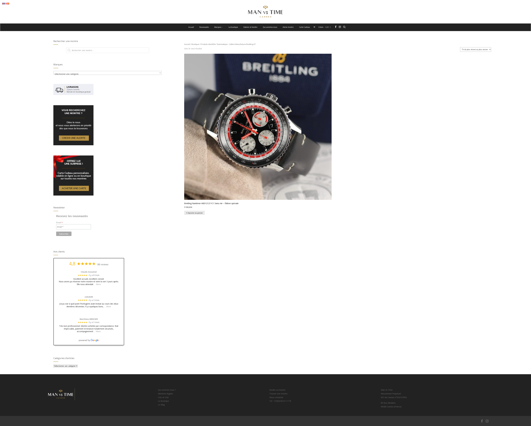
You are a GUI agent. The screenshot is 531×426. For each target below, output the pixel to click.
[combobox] (107, 73)
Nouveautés (204, 27)
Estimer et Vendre (250, 27)
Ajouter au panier (195, 213)
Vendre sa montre (277, 390)
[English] (3, 3)
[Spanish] (8, 3)
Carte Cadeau (304, 27)
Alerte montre (288, 27)
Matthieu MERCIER (89, 319)
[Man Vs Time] (265, 22)
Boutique (195, 44)
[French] (6, 3)
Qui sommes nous (270, 27)
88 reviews (102, 264)
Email (59, 222)
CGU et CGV (163, 397)
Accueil (191, 27)
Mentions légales (165, 393)
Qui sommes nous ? (167, 390)
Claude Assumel (89, 272)
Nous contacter (276, 397)
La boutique (233, 27)
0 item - (324, 27)
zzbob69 (89, 297)
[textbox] (108, 74)
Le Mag (161, 404)
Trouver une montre (278, 393)
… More (97, 284)
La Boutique (163, 401)
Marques (217, 27)
